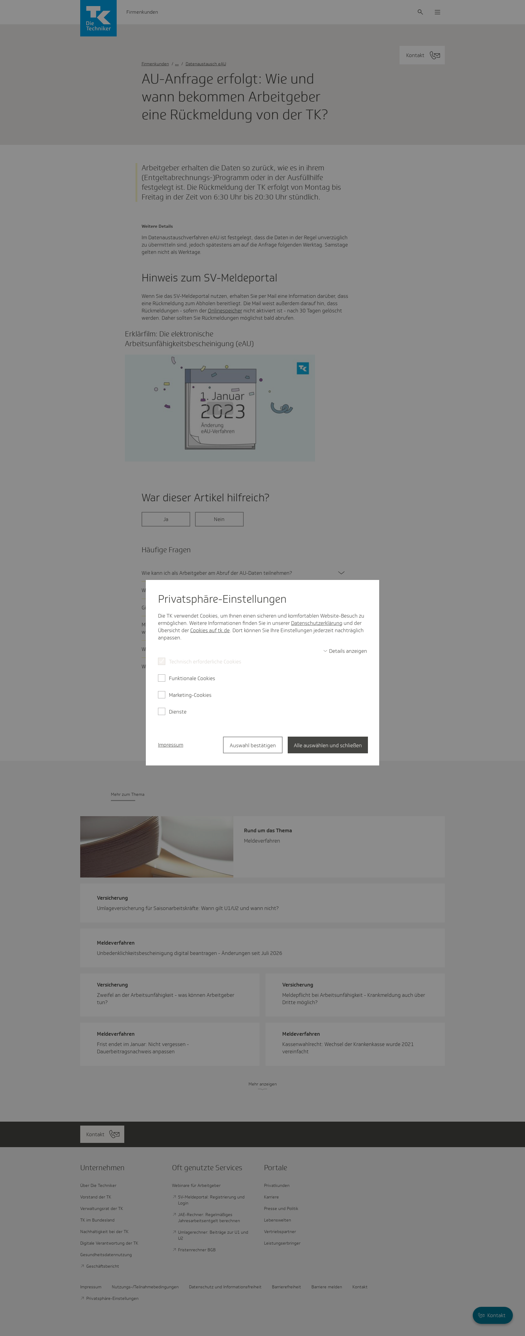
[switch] (345, 651)
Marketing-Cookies (190, 695)
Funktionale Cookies (192, 678)
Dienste (178, 711)
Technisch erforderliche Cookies (205, 661)
